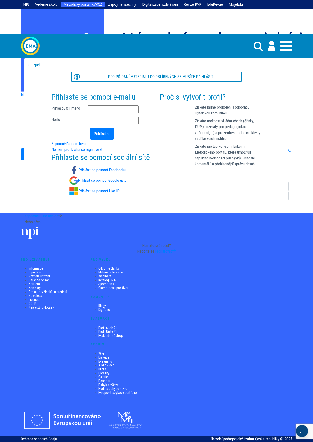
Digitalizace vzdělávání (160, 4)
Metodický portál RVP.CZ (82, 4)
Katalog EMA (107, 280)
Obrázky (103, 373)
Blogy (102, 306)
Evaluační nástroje (110, 336)
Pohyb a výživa (108, 385)
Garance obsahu (40, 280)
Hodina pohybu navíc (112, 389)
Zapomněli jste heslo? (41, 216)
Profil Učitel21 (107, 332)
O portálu (35, 272)
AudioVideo (106, 365)
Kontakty (35, 288)
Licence (34, 300)
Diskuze (103, 357)
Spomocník (106, 284)
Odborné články (108, 268)
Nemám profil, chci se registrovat (76, 149)
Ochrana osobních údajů (39, 439)
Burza (102, 369)
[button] (269, 46)
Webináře (104, 276)
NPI (26, 4)
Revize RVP (192, 4)
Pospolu (104, 381)
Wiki (101, 353)
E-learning (105, 361)
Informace (36, 268)
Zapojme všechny (122, 4)
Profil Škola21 (107, 328)
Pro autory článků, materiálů (48, 292)
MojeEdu (236, 4)
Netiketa (34, 284)
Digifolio (104, 310)
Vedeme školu (46, 4)
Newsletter (36, 296)
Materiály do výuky (110, 272)
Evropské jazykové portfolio (117, 393)
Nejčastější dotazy (41, 307)
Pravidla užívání (39, 276)
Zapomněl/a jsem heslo (69, 143)
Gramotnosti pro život (113, 288)
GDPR (32, 304)
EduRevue (215, 4)
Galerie (103, 377)
